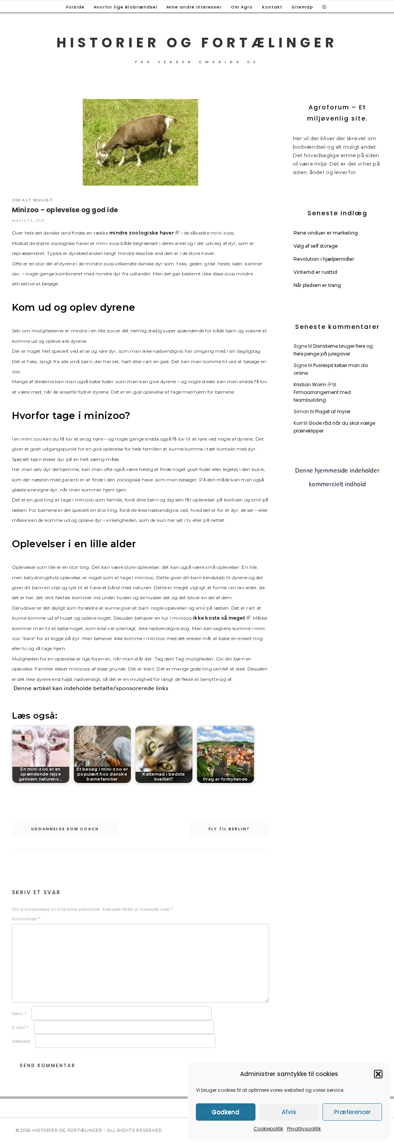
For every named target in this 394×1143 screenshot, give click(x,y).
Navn (19, 1013)
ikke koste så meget (219, 618)
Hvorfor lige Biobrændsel (125, 7)
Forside (75, 7)
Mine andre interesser (194, 7)
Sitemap (302, 7)
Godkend (225, 1112)
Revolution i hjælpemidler (324, 259)
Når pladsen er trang (317, 285)
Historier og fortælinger (197, 42)
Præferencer (352, 1112)
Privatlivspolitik (304, 1128)
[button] (378, 1074)
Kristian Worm (310, 384)
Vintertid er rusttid (315, 272)
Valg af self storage (316, 246)
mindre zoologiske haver (141, 233)
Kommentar (26, 919)
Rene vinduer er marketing (326, 233)
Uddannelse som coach (65, 829)
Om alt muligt (32, 200)
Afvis (289, 1112)
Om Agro (242, 7)
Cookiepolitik (268, 1128)
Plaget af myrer (333, 411)
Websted (21, 1041)
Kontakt (272, 7)
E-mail (20, 1027)
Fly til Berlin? (229, 829)
